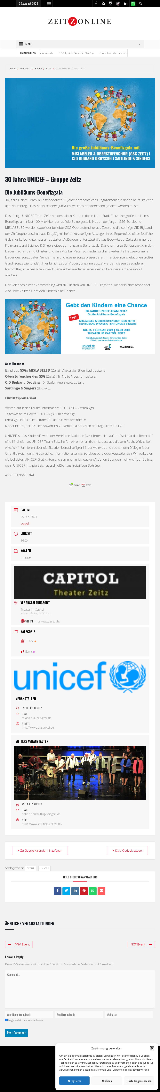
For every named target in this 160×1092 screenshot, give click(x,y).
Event (48, 68)
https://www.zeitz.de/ (47, 621)
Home (13, 68)
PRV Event (22, 944)
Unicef (44, 868)
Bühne (38, 68)
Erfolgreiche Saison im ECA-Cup (59, 53)
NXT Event (138, 944)
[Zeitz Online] (80, 21)
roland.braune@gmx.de (36, 718)
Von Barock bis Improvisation (99, 53)
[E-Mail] (101, 891)
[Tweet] (66, 891)
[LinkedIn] (75, 891)
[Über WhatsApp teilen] (93, 891)
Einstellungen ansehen (139, 1081)
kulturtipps (25, 68)
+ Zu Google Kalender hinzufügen (40, 850)
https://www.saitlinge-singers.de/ (42, 824)
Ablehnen (107, 1081)
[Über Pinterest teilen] (84, 891)
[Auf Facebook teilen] (57, 891)
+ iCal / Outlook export (127, 850)
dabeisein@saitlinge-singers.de (41, 814)
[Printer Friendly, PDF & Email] (80, 485)
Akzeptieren (74, 1081)
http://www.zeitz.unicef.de (38, 727)
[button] (152, 1048)
